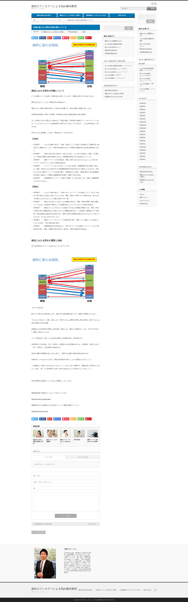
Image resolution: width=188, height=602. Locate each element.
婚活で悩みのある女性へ (44, 15)
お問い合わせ (122, 15)
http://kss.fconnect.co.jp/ (39, 411)
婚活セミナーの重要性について (113, 40)
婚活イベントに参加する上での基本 (92, 440)
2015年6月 (142, 156)
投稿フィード (143, 197)
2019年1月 (142, 109)
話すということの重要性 (52, 440)
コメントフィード (144, 200)
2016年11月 (143, 125)
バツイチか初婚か (109, 75)
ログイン (142, 194)
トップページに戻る (38, 532)
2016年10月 (143, 128)
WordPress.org (144, 203)
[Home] (35, 20)
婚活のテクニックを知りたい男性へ (70, 15)
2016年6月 (142, 137)
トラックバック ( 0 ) (82, 457)
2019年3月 (142, 106)
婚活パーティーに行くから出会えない (65, 441)
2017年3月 (142, 115)
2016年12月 (143, 121)
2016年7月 (142, 134)
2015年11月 (143, 149)
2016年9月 (142, 131)
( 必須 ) (37, 475)
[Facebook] (155, 590)
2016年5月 (142, 140)
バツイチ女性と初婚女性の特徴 (113, 44)
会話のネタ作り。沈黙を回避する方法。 (38, 441)
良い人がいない (92, 524)
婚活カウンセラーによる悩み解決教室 (54, 6)
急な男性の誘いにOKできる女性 (43, 524)
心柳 (84, 32)
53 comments (73, 32)
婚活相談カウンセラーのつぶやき (96, 15)
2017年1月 (142, 118)
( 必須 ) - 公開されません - (42, 482)
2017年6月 (142, 112)
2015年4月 (142, 159)
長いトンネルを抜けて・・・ (112, 47)
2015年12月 (143, 146)
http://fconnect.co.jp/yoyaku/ (41, 399)
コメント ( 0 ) (48, 457)
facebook (155, 4)
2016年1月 (142, 143)
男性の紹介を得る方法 (111, 50)
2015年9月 (142, 153)
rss (152, 4)
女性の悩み (77, 439)
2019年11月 (143, 103)
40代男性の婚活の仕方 (111, 53)
